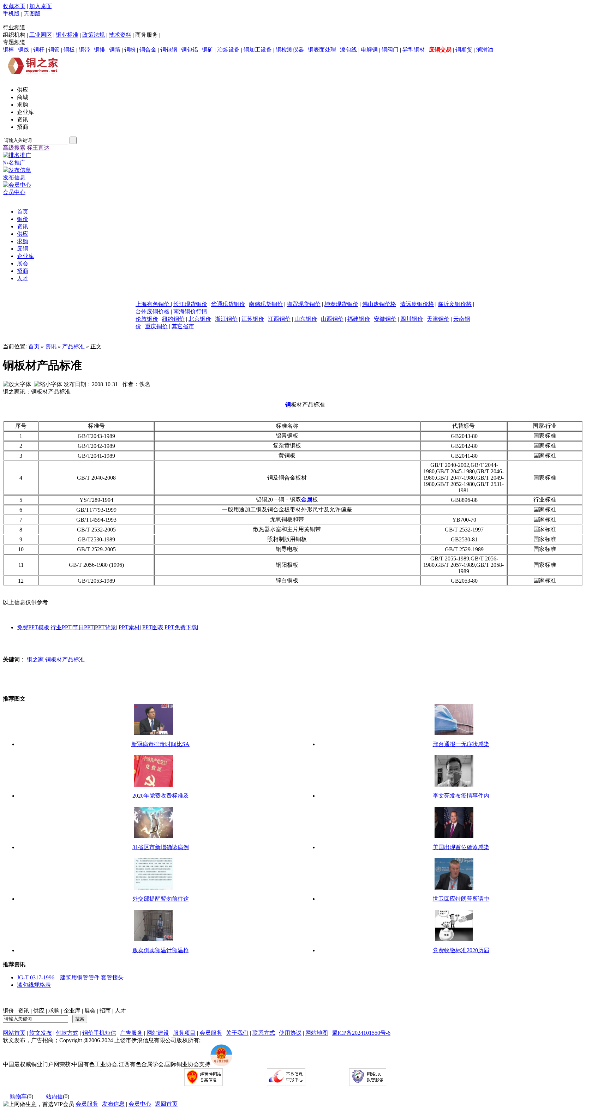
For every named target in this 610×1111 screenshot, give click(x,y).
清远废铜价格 (417, 304)
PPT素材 (129, 627)
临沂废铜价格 (455, 304)
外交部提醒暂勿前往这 (160, 899)
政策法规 (93, 35)
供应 (38, 1011)
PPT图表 (152, 627)
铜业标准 (67, 35)
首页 (34, 346)
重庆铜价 (156, 326)
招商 (105, 1011)
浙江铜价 (226, 319)
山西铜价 (332, 319)
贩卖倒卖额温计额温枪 (160, 950)
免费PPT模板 (33, 627)
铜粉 (130, 50)
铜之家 (35, 659)
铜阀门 (390, 50)
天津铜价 (438, 319)
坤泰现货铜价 (341, 304)
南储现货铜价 (266, 304)
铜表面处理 (322, 50)
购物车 (18, 1096)
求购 (54, 1011)
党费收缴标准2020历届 (461, 950)
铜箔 (114, 50)
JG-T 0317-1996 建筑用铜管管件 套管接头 (70, 977)
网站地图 (316, 1033)
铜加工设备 (258, 50)
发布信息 (113, 1104)
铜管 (54, 50)
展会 (90, 1011)
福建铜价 (358, 319)
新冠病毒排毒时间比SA (160, 744)
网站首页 (14, 1033)
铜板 (69, 50)
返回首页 (166, 1104)
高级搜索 (14, 148)
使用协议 (290, 1033)
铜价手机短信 (99, 1033)
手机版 (11, 14)
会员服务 (210, 1033)
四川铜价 (411, 319)
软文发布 (40, 1033)
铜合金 (147, 50)
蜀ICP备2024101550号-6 (361, 1033)
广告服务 (131, 1033)
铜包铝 (189, 50)
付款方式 (67, 1033)
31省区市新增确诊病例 (160, 847)
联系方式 (263, 1033)
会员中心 (139, 1104)
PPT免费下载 (181, 627)
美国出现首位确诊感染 (461, 847)
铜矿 (207, 50)
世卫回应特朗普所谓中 (461, 899)
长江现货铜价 (190, 304)
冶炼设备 (228, 50)
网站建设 (157, 1033)
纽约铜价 (173, 319)
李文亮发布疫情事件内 (461, 796)
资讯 (50, 346)
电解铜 (369, 50)
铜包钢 (168, 50)
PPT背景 (105, 627)
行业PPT (61, 627)
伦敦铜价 (147, 319)
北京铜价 (200, 319)
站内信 (54, 1096)
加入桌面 (40, 6)
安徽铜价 (385, 319)
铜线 (23, 50)
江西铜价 (279, 319)
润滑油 (484, 50)
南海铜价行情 (190, 311)
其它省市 (183, 326)
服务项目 (184, 1033)
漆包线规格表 (34, 985)
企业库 (72, 1011)
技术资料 (120, 35)
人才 (120, 1011)
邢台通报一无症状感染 (461, 744)
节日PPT (83, 627)
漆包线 (348, 50)
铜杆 (38, 50)
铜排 (99, 50)
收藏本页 (14, 6)
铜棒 (8, 50)
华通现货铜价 (228, 304)
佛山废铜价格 (379, 304)
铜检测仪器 (290, 50)
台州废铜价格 (152, 311)
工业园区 (40, 35)
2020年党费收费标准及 (160, 796)
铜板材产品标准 (65, 659)
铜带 (84, 50)
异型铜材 (413, 50)
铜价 (8, 1011)
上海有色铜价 (153, 304)
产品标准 (73, 346)
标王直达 (38, 148)
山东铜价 (305, 319)
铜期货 (463, 50)
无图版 (32, 14)
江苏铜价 (252, 319)
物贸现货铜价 (304, 304)
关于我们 (237, 1033)
